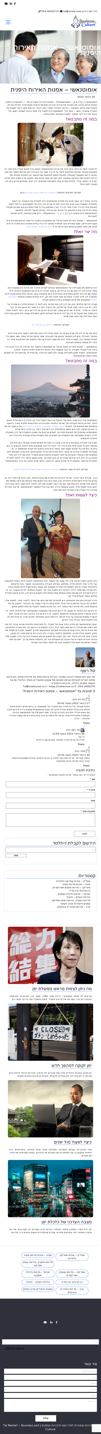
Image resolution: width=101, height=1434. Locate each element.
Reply (86, 723)
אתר (93, 800)
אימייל (91, 790)
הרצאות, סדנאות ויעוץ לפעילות (41, 192)
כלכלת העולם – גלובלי (78, 897)
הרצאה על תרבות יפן (42, 324)
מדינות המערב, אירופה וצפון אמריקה (71, 900)
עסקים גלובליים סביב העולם (75, 903)
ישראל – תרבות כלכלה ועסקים (74, 894)
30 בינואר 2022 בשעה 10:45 (73, 755)
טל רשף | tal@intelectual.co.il (79, 11)
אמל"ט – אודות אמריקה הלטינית (73, 881)
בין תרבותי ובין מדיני (79, 890)
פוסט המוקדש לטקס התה (40, 226)
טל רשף (75, 730)
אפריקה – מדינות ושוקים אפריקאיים (71, 887)
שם (92, 779)
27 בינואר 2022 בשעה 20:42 (73, 703)
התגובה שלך (88, 811)
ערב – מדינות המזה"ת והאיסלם (73, 907)
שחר (82, 751)
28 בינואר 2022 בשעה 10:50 (68, 733)
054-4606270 (49, 11)
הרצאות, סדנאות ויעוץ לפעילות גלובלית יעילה (36, 469)
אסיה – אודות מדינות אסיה (76, 884)
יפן (24, 102)
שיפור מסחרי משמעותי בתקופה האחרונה (44, 426)
